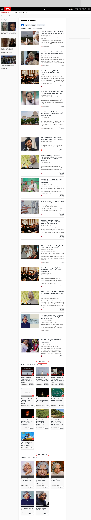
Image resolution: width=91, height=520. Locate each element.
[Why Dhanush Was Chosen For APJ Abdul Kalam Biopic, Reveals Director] (30, 144)
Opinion (45, 9)
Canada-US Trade (23, 12)
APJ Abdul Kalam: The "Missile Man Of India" (42, 509)
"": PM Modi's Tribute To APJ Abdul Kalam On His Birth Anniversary (52, 180)
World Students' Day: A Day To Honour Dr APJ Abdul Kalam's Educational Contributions (52, 269)
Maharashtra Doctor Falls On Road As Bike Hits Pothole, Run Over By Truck (52, 92)
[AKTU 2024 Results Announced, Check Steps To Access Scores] (30, 208)
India (31, 9)
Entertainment (44, 142)
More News (42, 361)
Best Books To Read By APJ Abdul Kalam (27, 509)
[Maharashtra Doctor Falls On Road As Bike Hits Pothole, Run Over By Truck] (30, 99)
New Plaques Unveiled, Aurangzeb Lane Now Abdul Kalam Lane (57, 400)
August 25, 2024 (24, 511)
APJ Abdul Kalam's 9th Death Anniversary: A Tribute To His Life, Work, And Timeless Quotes (51, 221)
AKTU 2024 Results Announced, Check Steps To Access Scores (52, 202)
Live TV (21, 9)
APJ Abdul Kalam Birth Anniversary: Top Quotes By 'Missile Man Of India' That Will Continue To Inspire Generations (51, 158)
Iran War (15, 12)
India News (43, 36)
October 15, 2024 (40, 485)
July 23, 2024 (39, 513)
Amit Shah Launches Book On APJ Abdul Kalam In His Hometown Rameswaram (51, 341)
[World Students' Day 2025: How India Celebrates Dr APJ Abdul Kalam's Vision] (30, 78)
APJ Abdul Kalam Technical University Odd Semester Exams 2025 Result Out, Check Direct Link (52, 113)
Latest (26, 9)
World (35, 9)
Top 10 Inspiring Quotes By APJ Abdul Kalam (57, 479)
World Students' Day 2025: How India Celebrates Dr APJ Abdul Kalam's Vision (51, 72)
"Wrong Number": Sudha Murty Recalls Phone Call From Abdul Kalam (52, 246)
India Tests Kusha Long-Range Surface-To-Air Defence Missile (42, 379)
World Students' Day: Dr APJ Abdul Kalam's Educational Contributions (42, 481)
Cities (50, 9)
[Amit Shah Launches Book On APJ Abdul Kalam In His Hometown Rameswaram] (30, 348)
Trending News (5, 20)
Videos (40, 9)
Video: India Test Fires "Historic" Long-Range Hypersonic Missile (42, 400)
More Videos (41, 454)
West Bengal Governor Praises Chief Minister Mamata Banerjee (27, 444)
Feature (43, 322)
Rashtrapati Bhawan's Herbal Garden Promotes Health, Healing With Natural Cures (41, 422)
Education (56, 9)
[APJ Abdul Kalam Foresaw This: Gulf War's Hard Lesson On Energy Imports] (30, 58)
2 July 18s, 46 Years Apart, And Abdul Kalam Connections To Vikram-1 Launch (52, 32)
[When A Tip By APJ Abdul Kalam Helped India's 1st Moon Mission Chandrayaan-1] (30, 301)
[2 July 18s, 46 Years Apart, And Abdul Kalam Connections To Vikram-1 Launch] (30, 39)
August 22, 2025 (24, 485)
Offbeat (43, 164)
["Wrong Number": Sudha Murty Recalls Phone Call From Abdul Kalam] (30, 254)
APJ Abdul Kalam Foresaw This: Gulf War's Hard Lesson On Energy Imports (52, 52)
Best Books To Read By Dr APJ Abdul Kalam (27, 479)
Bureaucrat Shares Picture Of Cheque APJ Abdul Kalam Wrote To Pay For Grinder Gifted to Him (52, 317)
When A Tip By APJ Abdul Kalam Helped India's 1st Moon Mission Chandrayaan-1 (52, 293)
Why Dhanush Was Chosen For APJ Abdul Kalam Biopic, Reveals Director (52, 138)
